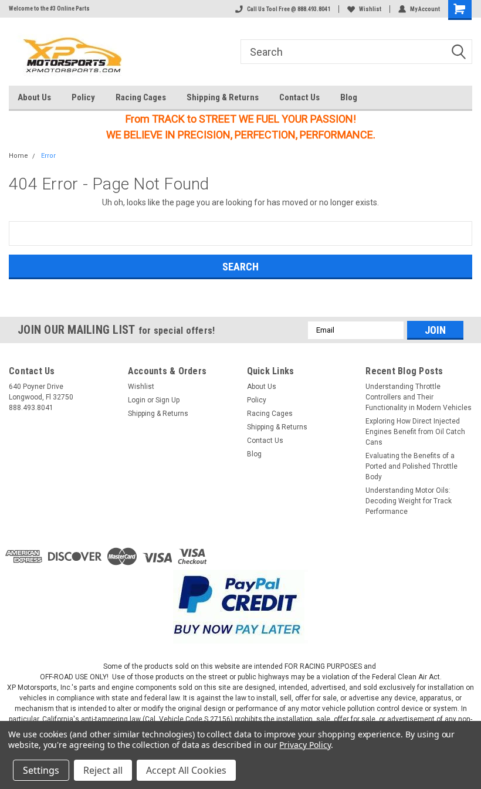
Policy (83, 97)
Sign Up (167, 400)
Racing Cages (141, 97)
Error (48, 156)
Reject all (103, 770)
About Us (34, 97)
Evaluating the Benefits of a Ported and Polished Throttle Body (411, 466)
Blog (348, 97)
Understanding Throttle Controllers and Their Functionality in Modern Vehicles (418, 397)
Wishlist (370, 9)
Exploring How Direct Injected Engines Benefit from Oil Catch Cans (415, 431)
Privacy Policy (304, 744)
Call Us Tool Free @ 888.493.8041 (288, 9)
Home (18, 156)
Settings (41, 770)
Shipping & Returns (223, 97)
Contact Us (299, 97)
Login (136, 400)
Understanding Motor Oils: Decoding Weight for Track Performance (408, 501)
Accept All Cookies (186, 770)
